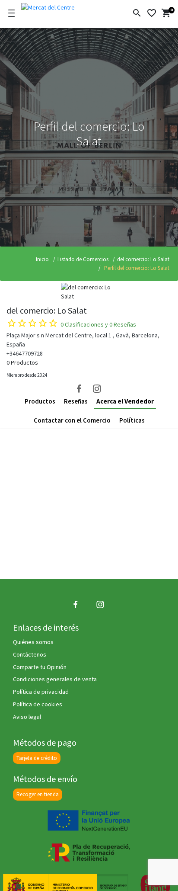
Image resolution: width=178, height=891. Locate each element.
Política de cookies (37, 704)
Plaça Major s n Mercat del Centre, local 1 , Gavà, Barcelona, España (82, 339)
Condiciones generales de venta (55, 679)
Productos (40, 401)
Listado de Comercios (82, 259)
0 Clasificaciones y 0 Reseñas (98, 324)
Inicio (42, 259)
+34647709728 (24, 353)
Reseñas (76, 401)
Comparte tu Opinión (40, 667)
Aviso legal (27, 717)
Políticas (132, 420)
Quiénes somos (33, 642)
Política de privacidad (41, 691)
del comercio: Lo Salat (143, 259)
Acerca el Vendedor (125, 401)
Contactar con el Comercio (72, 420)
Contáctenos (29, 654)
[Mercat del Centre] (61, 6)
